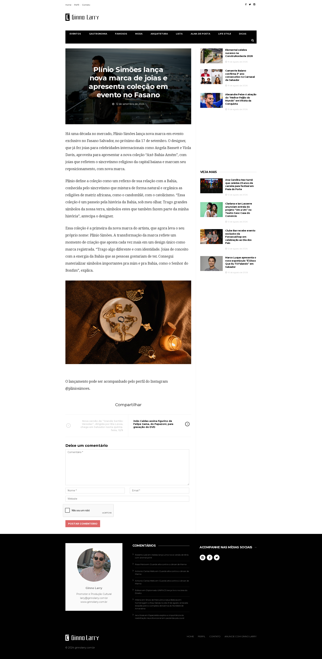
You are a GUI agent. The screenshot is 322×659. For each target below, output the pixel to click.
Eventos (75, 33)
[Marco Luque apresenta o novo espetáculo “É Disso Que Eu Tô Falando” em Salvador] (211, 263)
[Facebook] (245, 4)
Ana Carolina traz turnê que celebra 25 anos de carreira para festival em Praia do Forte (239, 184)
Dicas (242, 33)
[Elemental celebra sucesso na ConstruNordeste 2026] (211, 55)
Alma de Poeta (200, 33)
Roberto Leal (141, 554)
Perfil (76, 5)
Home (68, 5)
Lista (179, 33)
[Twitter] (250, 4)
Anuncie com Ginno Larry (241, 636)
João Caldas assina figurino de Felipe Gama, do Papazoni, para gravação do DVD (153, 424)
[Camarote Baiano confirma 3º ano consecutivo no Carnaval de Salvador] (211, 76)
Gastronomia (98, 33)
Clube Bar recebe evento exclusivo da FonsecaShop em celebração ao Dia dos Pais (240, 237)
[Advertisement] (196, 17)
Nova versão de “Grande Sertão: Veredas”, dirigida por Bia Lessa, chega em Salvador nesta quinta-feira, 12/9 (101, 426)
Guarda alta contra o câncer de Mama (168, 564)
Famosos (121, 33)
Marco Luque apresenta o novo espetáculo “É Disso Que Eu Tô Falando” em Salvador (240, 262)
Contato (86, 5)
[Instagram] (254, 4)
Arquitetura (159, 33)
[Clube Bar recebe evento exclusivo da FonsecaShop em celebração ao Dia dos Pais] (211, 236)
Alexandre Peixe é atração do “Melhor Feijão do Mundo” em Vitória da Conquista (240, 99)
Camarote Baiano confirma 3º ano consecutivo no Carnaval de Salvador (240, 75)
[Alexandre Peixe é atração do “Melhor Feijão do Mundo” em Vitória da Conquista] (211, 100)
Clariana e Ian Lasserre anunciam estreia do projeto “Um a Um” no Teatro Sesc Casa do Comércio (238, 210)
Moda (139, 33)
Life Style (224, 33)
